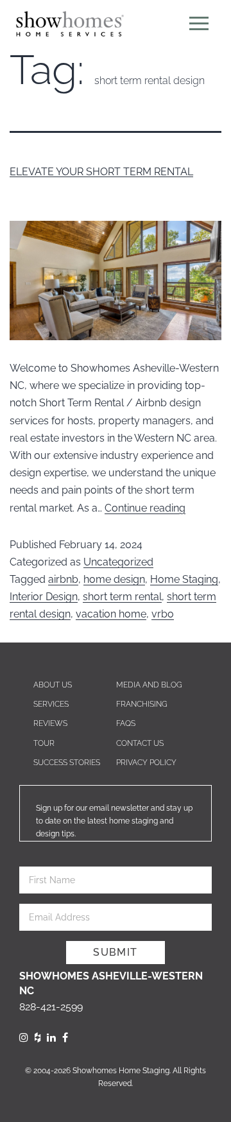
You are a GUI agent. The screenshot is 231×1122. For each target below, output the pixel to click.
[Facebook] (65, 1037)
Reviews (50, 723)
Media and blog (149, 684)
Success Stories (66, 762)
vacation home (111, 614)
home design (114, 579)
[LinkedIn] (51, 1037)
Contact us (140, 743)
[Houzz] (37, 1037)
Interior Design (44, 597)
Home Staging (184, 579)
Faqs (125, 723)
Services (51, 704)
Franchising (141, 704)
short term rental (122, 597)
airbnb (63, 579)
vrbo (162, 614)
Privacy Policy (146, 762)
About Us (52, 684)
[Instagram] (23, 1037)
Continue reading (145, 508)
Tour (44, 743)
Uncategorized (118, 562)
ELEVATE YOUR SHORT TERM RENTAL (101, 172)
